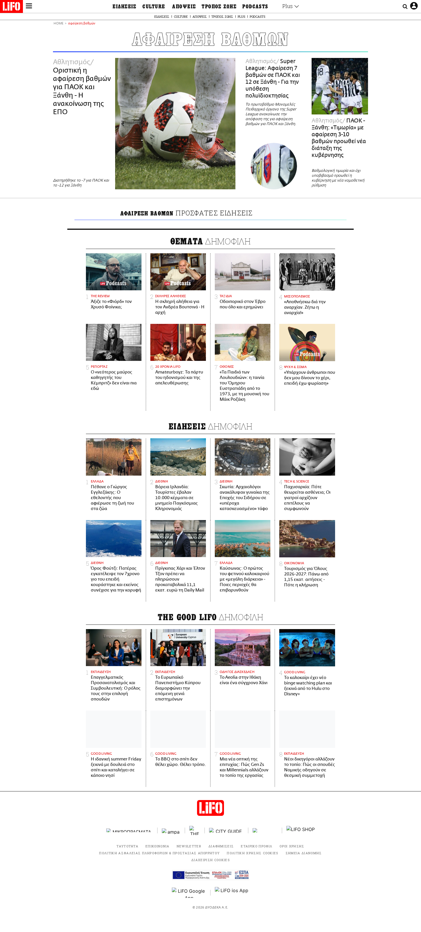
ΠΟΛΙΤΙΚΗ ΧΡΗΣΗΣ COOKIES (252, 853)
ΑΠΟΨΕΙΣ (184, 6)
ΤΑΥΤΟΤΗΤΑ (127, 846)
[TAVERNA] (265, 830)
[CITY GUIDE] (226, 830)
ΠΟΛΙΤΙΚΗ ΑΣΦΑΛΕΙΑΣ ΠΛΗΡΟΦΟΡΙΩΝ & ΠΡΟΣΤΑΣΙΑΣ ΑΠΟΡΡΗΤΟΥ (159, 853)
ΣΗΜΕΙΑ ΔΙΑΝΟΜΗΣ (304, 853)
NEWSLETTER (189, 846)
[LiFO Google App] (189, 893)
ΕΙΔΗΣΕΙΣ (125, 6)
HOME (58, 23)
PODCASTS (255, 6)
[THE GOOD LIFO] (194, 830)
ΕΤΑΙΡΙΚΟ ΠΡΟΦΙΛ (256, 846)
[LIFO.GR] (11, 7)
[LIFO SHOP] (300, 830)
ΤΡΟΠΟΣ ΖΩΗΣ (219, 6)
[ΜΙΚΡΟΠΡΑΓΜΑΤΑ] (129, 830)
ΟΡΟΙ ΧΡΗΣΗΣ (292, 846)
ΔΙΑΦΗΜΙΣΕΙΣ (221, 846)
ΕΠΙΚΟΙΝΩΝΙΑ (157, 846)
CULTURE (153, 6)
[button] (28, 6)
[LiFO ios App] (232, 892)
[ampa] (171, 830)
